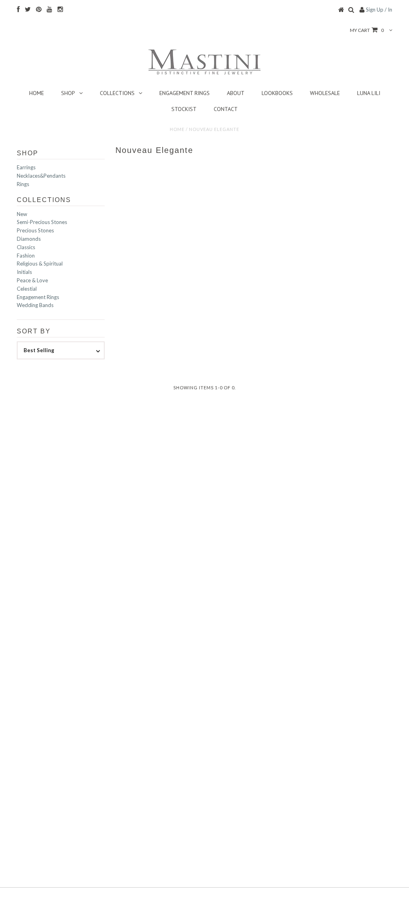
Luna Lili (368, 93)
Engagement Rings (184, 93)
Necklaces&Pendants (41, 175)
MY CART (367, 30)
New (22, 214)
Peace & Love (32, 280)
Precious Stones (35, 230)
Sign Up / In (379, 9)
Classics (26, 247)
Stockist (184, 109)
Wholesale (325, 93)
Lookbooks (277, 93)
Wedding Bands (35, 305)
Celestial (27, 288)
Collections (117, 93)
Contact (226, 109)
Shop (68, 93)
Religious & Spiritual (40, 263)
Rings (23, 184)
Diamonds (29, 239)
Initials (24, 272)
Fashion (26, 255)
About (235, 93)
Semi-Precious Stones (42, 222)
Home (36, 93)
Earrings (26, 167)
